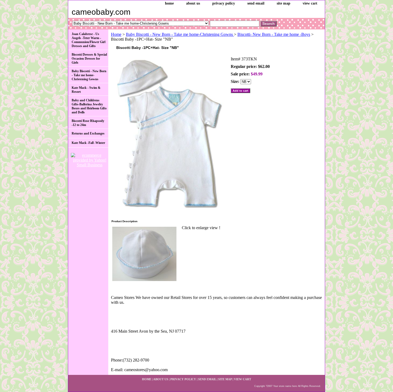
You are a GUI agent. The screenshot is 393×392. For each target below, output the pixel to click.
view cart (310, 3)
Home (116, 34)
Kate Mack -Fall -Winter (88, 143)
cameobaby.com (101, 11)
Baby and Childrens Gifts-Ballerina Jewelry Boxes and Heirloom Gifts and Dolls (89, 106)
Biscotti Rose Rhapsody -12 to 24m (88, 123)
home (169, 3)
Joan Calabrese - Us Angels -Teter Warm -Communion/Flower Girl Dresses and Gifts (88, 40)
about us (193, 3)
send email (255, 3)
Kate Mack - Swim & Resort (86, 90)
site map (283, 3)
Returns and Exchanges (88, 133)
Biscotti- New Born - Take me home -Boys (273, 34)
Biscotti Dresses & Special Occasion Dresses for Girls (89, 58)
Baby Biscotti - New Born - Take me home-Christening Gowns (180, 34)
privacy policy (223, 3)
